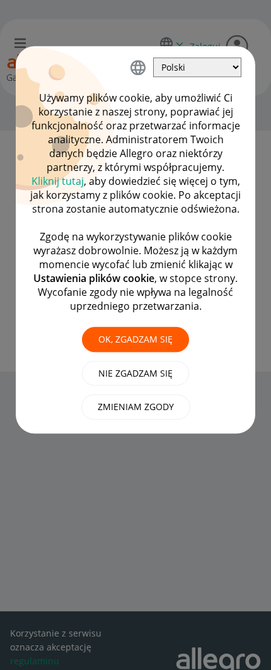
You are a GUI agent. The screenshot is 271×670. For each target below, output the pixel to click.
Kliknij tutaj (58, 181)
